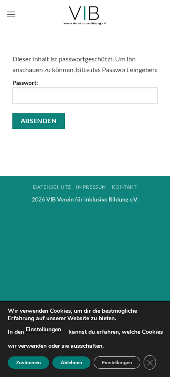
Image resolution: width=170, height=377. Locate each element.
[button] (11, 14)
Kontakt (124, 187)
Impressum (91, 187)
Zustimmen (28, 362)
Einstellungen (43, 329)
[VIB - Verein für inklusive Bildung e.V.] (85, 14)
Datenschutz (52, 187)
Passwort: (25, 82)
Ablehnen (71, 362)
